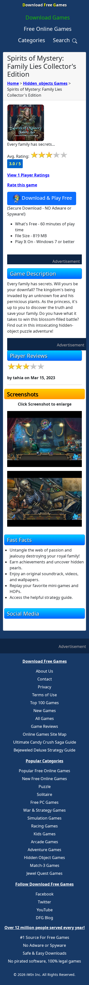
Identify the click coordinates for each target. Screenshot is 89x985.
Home (13, 83)
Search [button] (62, 40)
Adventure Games (44, 849)
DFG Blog (44, 917)
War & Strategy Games (44, 810)
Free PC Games (44, 802)
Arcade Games (44, 841)
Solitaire (44, 794)
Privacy (44, 687)
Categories (31, 40)
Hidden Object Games (44, 857)
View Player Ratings (28, 175)
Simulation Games (44, 818)
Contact (44, 679)
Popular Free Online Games (44, 770)
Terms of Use (44, 695)
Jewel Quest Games (44, 873)
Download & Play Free (47, 198)
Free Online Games (47, 28)
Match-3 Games (44, 865)
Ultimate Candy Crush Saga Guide (44, 742)
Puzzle (45, 786)
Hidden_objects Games (45, 83)
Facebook (45, 894)
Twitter (44, 902)
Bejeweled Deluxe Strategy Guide (44, 750)
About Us (44, 671)
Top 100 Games (44, 702)
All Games (44, 718)
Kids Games (45, 834)
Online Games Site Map (45, 734)
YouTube (45, 910)
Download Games (47, 17)
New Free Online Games (44, 778)
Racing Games (44, 826)
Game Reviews (44, 726)
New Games (44, 710)
